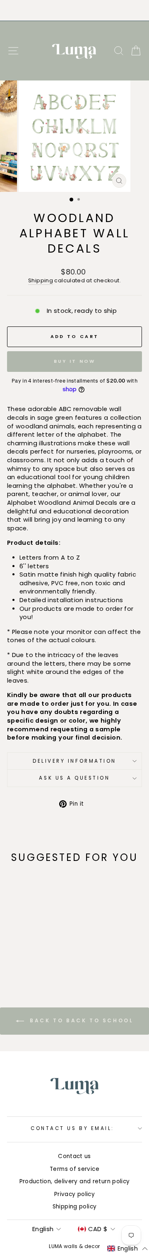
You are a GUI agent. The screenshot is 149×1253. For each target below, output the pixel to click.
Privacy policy (74, 1194)
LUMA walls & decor (74, 1246)
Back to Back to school (80, 1020)
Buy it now (75, 361)
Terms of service (74, 1169)
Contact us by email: (72, 1128)
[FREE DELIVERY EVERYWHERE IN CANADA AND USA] (74, 10)
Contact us (74, 1156)
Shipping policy (75, 1206)
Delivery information (74, 761)
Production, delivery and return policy (74, 1181)
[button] (127, 1249)
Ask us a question (74, 778)
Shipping (40, 280)
